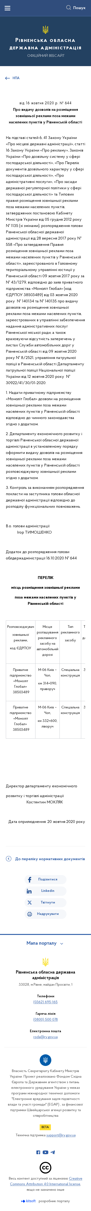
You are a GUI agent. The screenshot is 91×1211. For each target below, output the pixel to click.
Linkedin (47, 891)
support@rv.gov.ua (61, 1135)
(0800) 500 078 (45, 1020)
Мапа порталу (42, 943)
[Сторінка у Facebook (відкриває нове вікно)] (38, 1152)
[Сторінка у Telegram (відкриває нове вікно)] (53, 1152)
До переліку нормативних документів (50, 859)
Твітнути (48, 902)
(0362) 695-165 (45, 1002)
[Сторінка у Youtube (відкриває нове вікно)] (45, 1152)
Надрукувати (48, 914)
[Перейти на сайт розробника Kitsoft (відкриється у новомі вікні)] (28, 1201)
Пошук (79, 8)
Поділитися (47, 879)
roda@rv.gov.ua (45, 1037)
